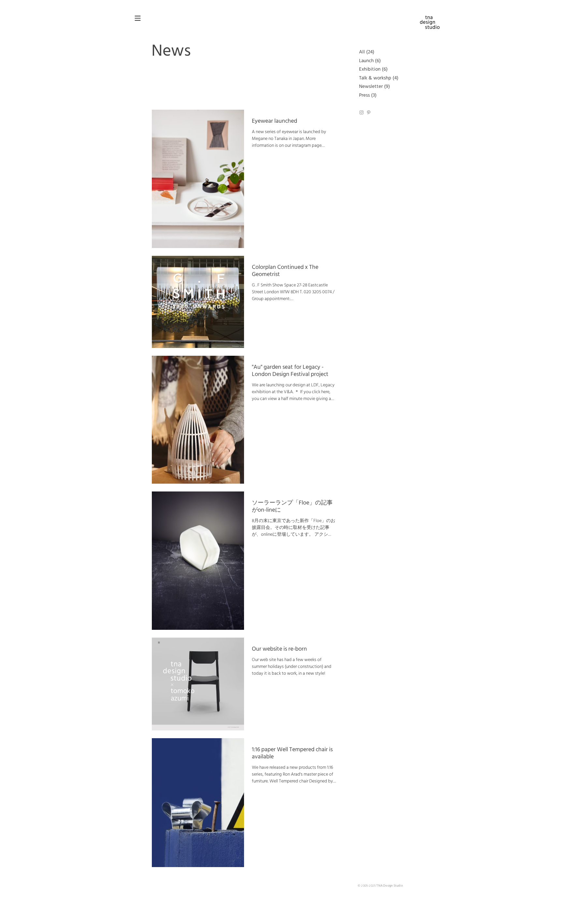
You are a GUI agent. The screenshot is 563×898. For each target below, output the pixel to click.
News (171, 51)
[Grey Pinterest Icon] (368, 112)
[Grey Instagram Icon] (361, 112)
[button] (138, 18)
